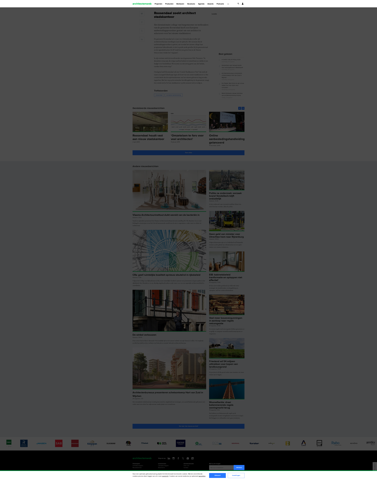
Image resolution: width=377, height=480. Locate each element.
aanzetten (202, 476)
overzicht (165, 476)
